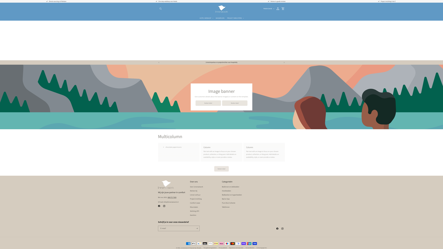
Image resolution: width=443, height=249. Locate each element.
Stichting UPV (194, 211)
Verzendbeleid (250, 248)
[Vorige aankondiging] (158, 62)
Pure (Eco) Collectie (228, 203)
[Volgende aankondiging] (284, 62)
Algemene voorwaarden (236, 248)
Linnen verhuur (195, 195)
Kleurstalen (194, 207)
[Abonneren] (196, 228)
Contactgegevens (261, 248)
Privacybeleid (223, 248)
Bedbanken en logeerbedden (232, 195)
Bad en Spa (226, 199)
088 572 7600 (172, 197)
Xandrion (193, 215)
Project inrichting (196, 199)
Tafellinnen (226, 207)
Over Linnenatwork (196, 187)
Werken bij (193, 191)
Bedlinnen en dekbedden (230, 187)
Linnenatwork (185, 248)
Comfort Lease (195, 203)
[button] (160, 8)
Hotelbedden (226, 191)
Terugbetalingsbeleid (210, 248)
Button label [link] (208, 103)
